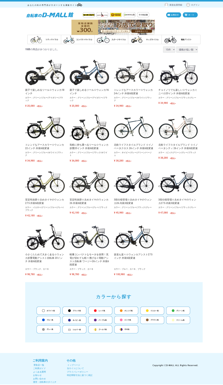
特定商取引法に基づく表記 (79, 375)
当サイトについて (75, 368)
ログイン (195, 5)
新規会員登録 (175, 5)
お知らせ (37, 375)
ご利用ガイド (39, 368)
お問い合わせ (39, 378)
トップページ (73, 365)
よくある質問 (39, 372)
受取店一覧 (39, 365)
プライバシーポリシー (77, 372)
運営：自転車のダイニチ (44, 382)
